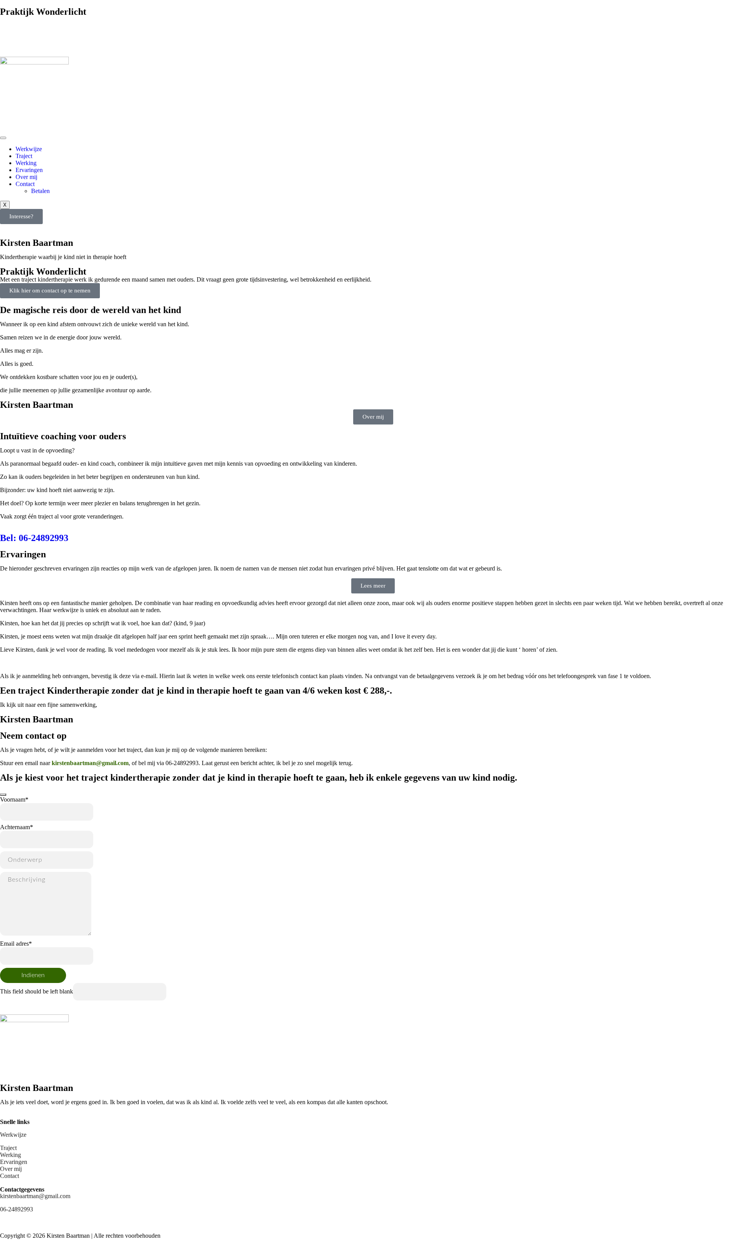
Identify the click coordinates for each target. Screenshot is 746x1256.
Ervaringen (29, 170)
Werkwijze (29, 149)
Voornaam (14, 799)
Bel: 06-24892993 (34, 538)
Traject (24, 156)
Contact (25, 184)
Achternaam (16, 827)
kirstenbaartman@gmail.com (35, 33)
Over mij (26, 177)
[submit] (3, 794)
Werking (26, 163)
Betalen (40, 191)
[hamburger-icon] (3, 138)
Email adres (16, 943)
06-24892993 (16, 46)
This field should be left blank (36, 991)
